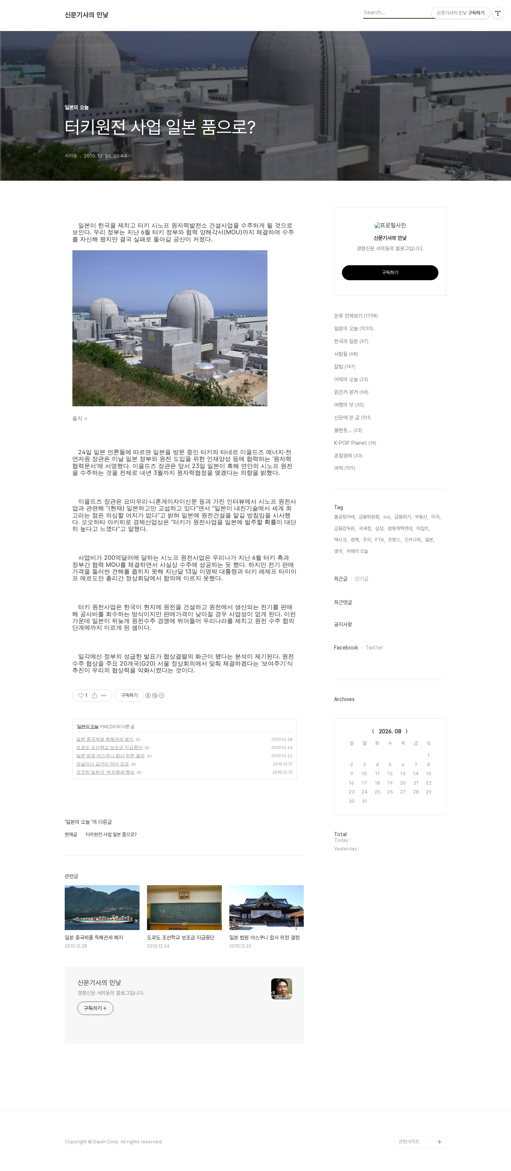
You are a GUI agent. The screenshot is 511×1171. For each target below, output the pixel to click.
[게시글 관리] (103, 695)
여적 (344, 468)
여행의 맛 (349, 405)
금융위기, (403, 517)
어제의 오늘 (351, 379)
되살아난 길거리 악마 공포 (102, 764)
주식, (367, 539)
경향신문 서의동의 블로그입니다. (110, 993)
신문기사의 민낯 (86, 15)
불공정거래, (345, 517)
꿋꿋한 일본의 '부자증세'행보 (105, 772)
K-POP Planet (355, 443)
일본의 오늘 (87, 726)
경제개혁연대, (400, 528)
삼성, (380, 528)
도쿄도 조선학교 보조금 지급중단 (109, 747)
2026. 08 (390, 731)
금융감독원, (345, 528)
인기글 (361, 579)
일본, (429, 539)
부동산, (421, 517)
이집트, (423, 528)
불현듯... (348, 430)
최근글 (341, 579)
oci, (387, 517)
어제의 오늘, (357, 551)
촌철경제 (348, 456)
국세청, (365, 528)
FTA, (380, 539)
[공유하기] (94, 695)
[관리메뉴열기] (498, 13)
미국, (436, 517)
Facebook (346, 648)
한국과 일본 (351, 341)
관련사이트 (409, 1141)
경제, (355, 539)
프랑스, (394, 539)
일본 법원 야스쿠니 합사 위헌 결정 (110, 755)
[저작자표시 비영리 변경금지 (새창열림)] (154, 695)
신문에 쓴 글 (352, 418)
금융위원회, (369, 517)
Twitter (374, 648)
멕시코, (341, 539)
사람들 (346, 354)
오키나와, (413, 539)
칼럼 (344, 367)
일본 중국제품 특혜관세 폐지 (105, 739)
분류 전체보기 (356, 316)
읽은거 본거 (351, 392)
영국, (338, 551)
